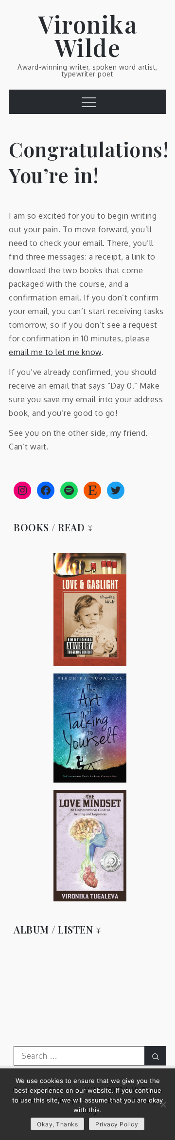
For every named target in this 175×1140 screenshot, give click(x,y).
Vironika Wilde (87, 35)
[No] (163, 1104)
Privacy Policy (116, 1124)
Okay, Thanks (57, 1124)
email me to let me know (55, 352)
